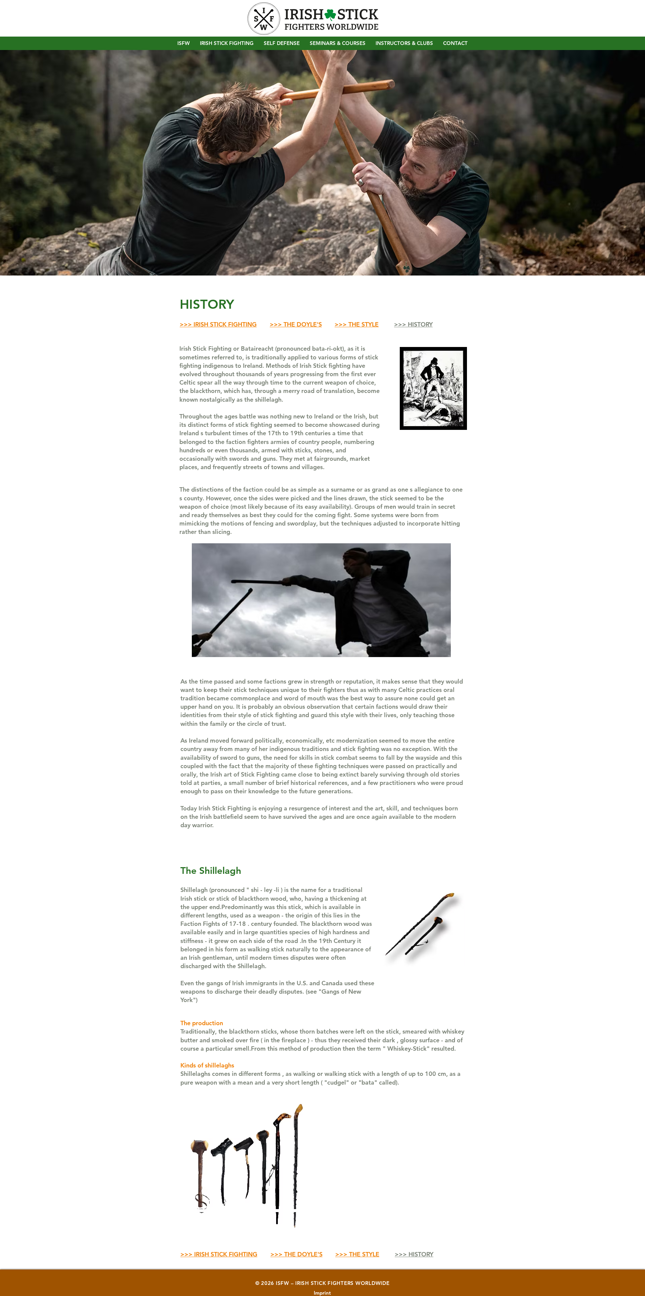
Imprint (322, 1293)
